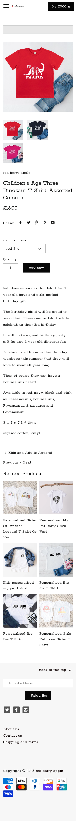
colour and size (15, 240)
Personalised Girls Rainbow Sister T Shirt (55, 639)
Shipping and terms (20, 742)
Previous (10, 462)
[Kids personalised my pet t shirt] (20, 560)
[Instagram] (25, 709)
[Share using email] (52, 223)
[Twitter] (7, 709)
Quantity (10, 259)
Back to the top (53, 670)
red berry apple (16, 173)
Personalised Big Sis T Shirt (54, 585)
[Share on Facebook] (20, 223)
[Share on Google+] (44, 223)
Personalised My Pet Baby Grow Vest (54, 526)
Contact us (12, 735)
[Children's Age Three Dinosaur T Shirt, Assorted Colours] (38, 77)
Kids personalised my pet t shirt (18, 585)
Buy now (36, 268)
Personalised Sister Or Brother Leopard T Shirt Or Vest (19, 529)
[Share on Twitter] (28, 223)
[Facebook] (16, 709)
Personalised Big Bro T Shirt (18, 636)
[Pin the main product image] (36, 223)
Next (26, 462)
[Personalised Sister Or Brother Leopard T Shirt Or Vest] (20, 497)
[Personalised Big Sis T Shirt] (56, 560)
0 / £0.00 (59, 6)
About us (11, 729)
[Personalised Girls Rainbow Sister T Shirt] (56, 611)
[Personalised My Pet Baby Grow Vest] (56, 497)
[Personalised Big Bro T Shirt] (20, 611)
